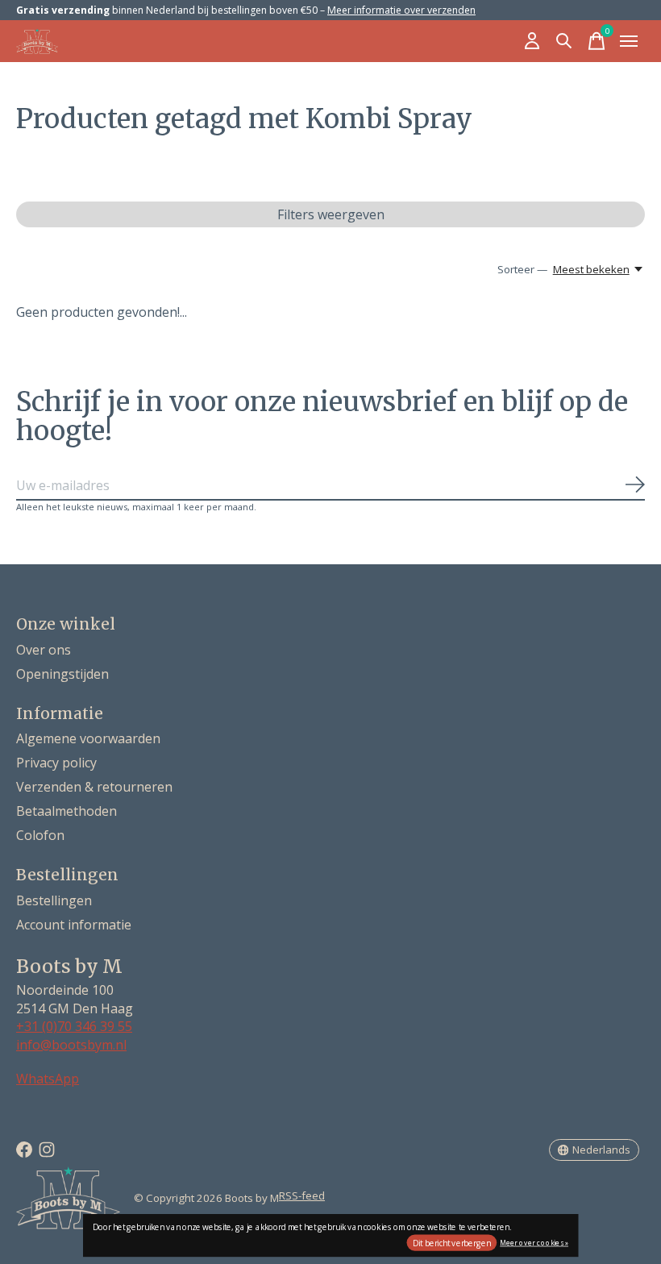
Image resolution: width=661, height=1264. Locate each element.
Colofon (40, 835)
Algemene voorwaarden (88, 738)
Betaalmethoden (66, 811)
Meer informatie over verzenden (401, 10)
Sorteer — (522, 269)
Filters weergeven (331, 214)
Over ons (43, 650)
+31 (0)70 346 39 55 (74, 1026)
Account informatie (73, 924)
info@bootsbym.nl (71, 1045)
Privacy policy (56, 762)
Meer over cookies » (534, 1241)
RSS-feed (302, 1195)
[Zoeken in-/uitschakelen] (564, 41)
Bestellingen (54, 900)
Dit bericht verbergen (452, 1243)
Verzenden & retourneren (94, 787)
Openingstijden (62, 674)
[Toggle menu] (629, 41)
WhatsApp (47, 1078)
